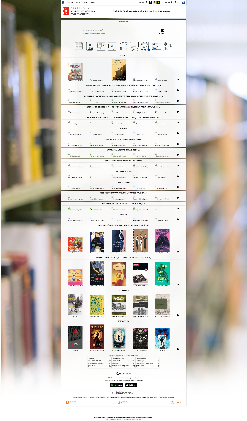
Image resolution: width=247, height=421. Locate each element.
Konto (93, 2)
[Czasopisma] (90, 51)
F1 (172, 2)
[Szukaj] (162, 30)
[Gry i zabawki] (146, 51)
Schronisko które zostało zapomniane (144, 361)
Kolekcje (103, 33)
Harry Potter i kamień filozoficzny (95, 363)
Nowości (70, 2)
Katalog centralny (123, 21)
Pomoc (86, 2)
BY (158, 2)
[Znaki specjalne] (162, 33)
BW (150, 2)
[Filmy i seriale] (112, 51)
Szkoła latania (91, 365)
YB (154, 2)
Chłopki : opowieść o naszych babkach (120, 365)
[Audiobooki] (101, 51)
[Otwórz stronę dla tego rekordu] (75, 71)
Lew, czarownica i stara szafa (94, 360)
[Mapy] (168, 51)
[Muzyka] (123, 51)
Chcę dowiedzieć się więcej (114, 419)
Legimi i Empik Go (92, 361)
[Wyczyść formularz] (158, 33)
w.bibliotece (114, 397)
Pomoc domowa (139, 366)
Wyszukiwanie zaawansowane (91, 33)
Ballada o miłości (140, 365)
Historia (78, 2)
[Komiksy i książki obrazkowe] (157, 51)
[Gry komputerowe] (134, 51)
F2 (177, 2)
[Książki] (79, 51)
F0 (169, 2)
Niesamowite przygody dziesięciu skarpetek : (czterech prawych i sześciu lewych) (106, 366)
